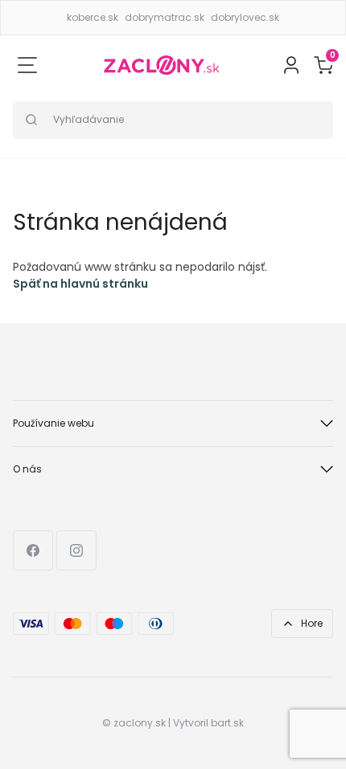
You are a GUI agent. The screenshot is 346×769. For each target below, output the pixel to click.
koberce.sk (92, 17)
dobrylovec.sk (245, 17)
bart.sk (227, 723)
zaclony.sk (139, 723)
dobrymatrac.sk (164, 17)
